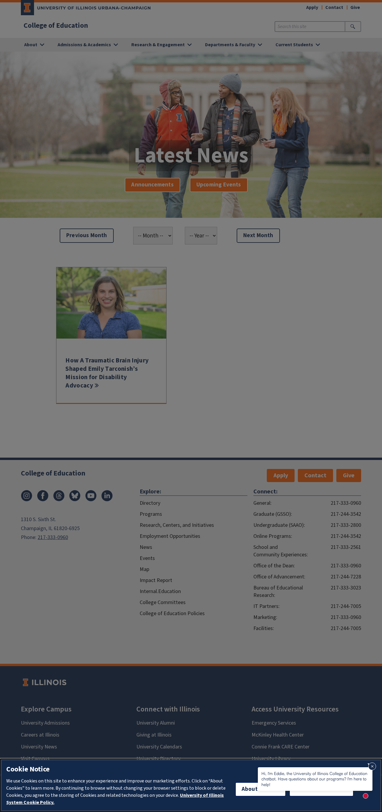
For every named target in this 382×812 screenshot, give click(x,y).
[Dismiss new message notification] (372, 766)
